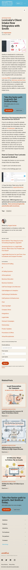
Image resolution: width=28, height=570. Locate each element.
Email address (6, 345)
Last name (5, 357)
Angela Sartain (7, 32)
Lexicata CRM (6, 78)
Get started (9, 110)
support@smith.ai (18, 187)
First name (5, 351)
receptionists (11, 128)
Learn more (19, 110)
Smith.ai (3, 367)
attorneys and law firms (18, 80)
